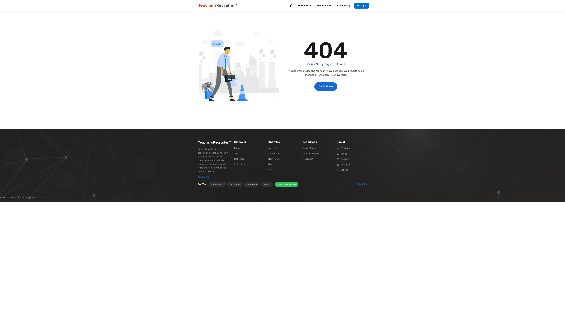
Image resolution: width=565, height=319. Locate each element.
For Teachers (217, 184)
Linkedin (344, 170)
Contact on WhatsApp (286, 184)
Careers (266, 184)
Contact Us (273, 153)
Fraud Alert (308, 159)
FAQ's (271, 169)
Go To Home (326, 86)
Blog (270, 164)
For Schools (235, 184)
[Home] (291, 5)
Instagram (345, 164)
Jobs (236, 153)
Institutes (239, 159)
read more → (205, 177)
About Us (272, 148)
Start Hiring (239, 164)
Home (237, 148)
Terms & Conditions (312, 153)
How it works (274, 159)
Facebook (345, 148)
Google (343, 154)
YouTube (344, 159)
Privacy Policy (309, 148)
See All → (362, 184)
